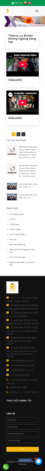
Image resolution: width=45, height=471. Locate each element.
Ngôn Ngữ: (19, 3)
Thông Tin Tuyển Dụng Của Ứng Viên (22, 251)
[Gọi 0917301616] (6, 467)
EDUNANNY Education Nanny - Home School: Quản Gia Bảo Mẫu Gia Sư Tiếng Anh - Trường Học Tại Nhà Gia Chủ (28, 152)
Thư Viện (13, 239)
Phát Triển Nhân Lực (17, 244)
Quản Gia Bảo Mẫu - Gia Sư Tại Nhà (21, 263)
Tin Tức (12, 219)
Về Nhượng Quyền (16, 214)
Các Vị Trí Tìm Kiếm (17, 257)
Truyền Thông (14, 229)
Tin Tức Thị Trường (17, 234)
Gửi (22, 449)
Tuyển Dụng (14, 224)
